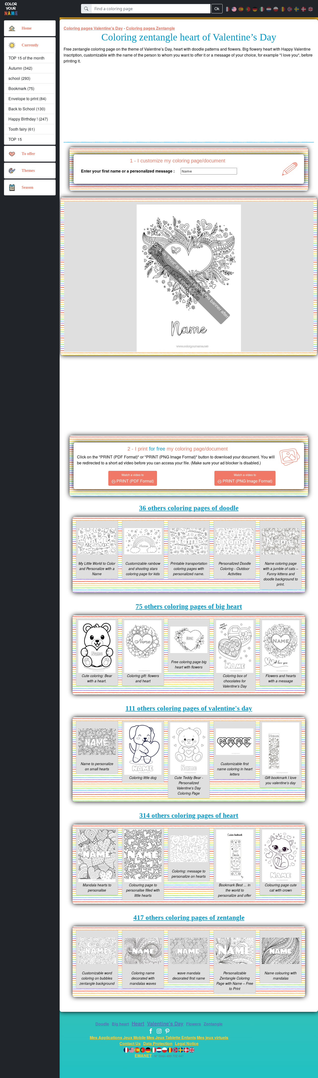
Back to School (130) (26, 109)
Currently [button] (30, 45)
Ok (216, 8)
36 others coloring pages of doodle (188, 508)
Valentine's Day (165, 1023)
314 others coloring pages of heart (188, 815)
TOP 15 (15, 139)
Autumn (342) (20, 68)
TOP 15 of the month (26, 58)
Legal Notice (187, 1043)
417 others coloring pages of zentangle (188, 917)
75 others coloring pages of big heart (189, 606)
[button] (12, 45)
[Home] (12, 28)
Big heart (120, 1024)
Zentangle (213, 1024)
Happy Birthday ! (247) (28, 119)
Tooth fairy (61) (21, 129)
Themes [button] (28, 170)
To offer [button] (28, 153)
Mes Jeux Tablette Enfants (171, 1037)
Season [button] (27, 187)
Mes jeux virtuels (212, 1037)
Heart (138, 1023)
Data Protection (157, 1043)
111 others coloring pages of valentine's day (188, 708)
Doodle (102, 1024)
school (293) (19, 78)
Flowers (193, 1024)
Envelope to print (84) (27, 98)
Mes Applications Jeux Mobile (118, 1037)
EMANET (143, 1055)
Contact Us (130, 1043)
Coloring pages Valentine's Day (93, 28)
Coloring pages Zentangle (150, 28)
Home (27, 28)
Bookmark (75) (21, 88)
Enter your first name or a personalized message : (128, 171)
